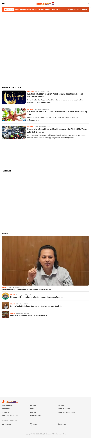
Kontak (33, 412)
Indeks (61, 405)
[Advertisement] (45, 30)
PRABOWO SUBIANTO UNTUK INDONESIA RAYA (28, 315)
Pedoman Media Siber (66, 412)
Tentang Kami (7, 405)
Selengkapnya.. (46, 102)
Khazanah (30, 91)
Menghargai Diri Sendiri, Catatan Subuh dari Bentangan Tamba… (36, 297)
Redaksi (33, 405)
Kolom (5, 233)
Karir (32, 409)
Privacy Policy (64, 409)
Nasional (30, 127)
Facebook (8, 424)
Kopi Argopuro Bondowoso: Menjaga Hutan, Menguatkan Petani (28, 9)
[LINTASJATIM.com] (45, 3)
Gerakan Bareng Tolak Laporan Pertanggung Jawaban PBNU (26, 289)
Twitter (35, 424)
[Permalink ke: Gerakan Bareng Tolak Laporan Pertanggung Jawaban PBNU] (45, 261)
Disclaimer (6, 412)
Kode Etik (6, 409)
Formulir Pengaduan (10, 416)
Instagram (63, 424)
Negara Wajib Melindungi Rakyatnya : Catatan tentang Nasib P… (36, 306)
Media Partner (35, 416)
